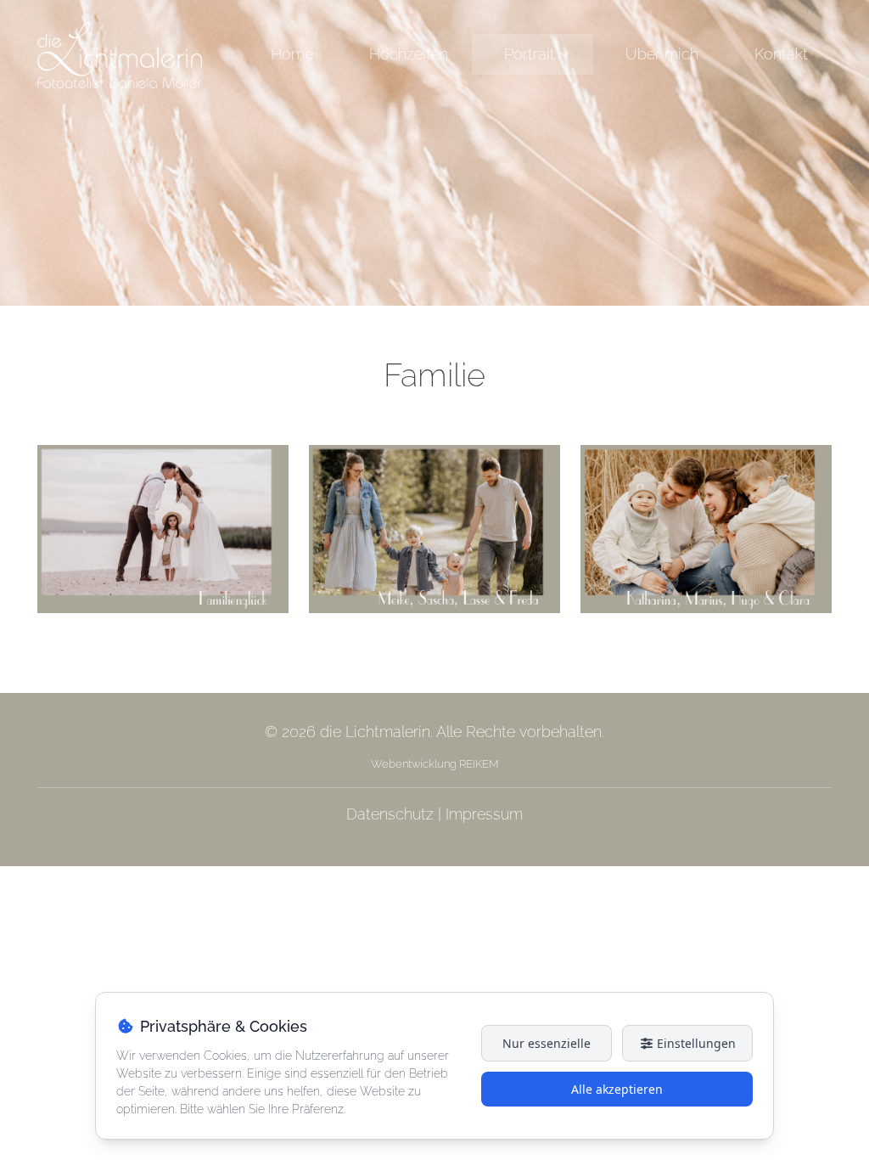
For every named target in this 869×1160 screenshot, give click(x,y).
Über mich (661, 54)
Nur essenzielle (546, 1043)
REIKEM (477, 763)
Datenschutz (390, 814)
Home (292, 54)
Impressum (484, 814)
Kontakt (781, 54)
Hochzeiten (408, 54)
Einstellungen (694, 1043)
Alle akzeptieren (617, 1089)
